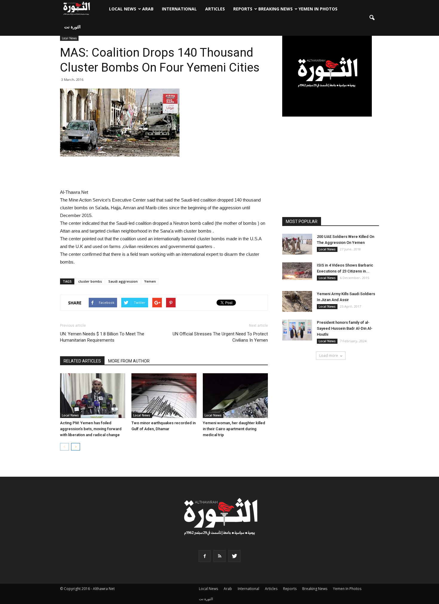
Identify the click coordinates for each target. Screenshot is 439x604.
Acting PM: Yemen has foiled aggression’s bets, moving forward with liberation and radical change (91, 429)
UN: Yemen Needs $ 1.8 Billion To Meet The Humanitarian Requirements (102, 337)
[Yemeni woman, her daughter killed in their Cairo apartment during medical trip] (235, 395)
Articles (215, 9)
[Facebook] (205, 556)
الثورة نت (72, 27)
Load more (328, 355)
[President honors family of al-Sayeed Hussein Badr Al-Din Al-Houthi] (297, 330)
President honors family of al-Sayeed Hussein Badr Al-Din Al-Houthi (344, 328)
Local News (122, 9)
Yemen (150, 281)
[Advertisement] (164, 173)
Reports (242, 9)
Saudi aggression (123, 281)
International (179, 9)
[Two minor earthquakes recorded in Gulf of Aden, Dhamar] (164, 395)
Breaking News (275, 9)
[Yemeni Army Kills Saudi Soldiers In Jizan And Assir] (297, 301)
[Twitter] (234, 556)
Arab (148, 9)
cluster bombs (90, 281)
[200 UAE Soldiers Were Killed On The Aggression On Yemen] (297, 244)
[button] (372, 18)
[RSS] (219, 556)
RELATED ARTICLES (82, 361)
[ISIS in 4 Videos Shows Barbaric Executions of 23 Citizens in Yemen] (297, 271)
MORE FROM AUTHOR (129, 361)
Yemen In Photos (318, 9)
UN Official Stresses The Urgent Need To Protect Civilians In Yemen (220, 337)
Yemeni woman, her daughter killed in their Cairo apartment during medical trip (234, 429)
